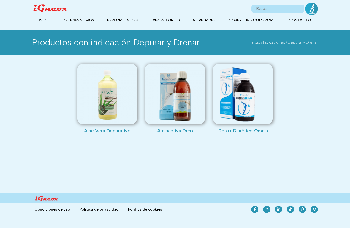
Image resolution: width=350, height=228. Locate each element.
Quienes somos (79, 20)
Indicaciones (274, 42)
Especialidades (122, 20)
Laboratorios (165, 20)
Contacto (300, 20)
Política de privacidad (99, 209)
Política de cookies (145, 209)
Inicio (44, 20)
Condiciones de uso (52, 209)
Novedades (204, 20)
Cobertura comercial (252, 20)
